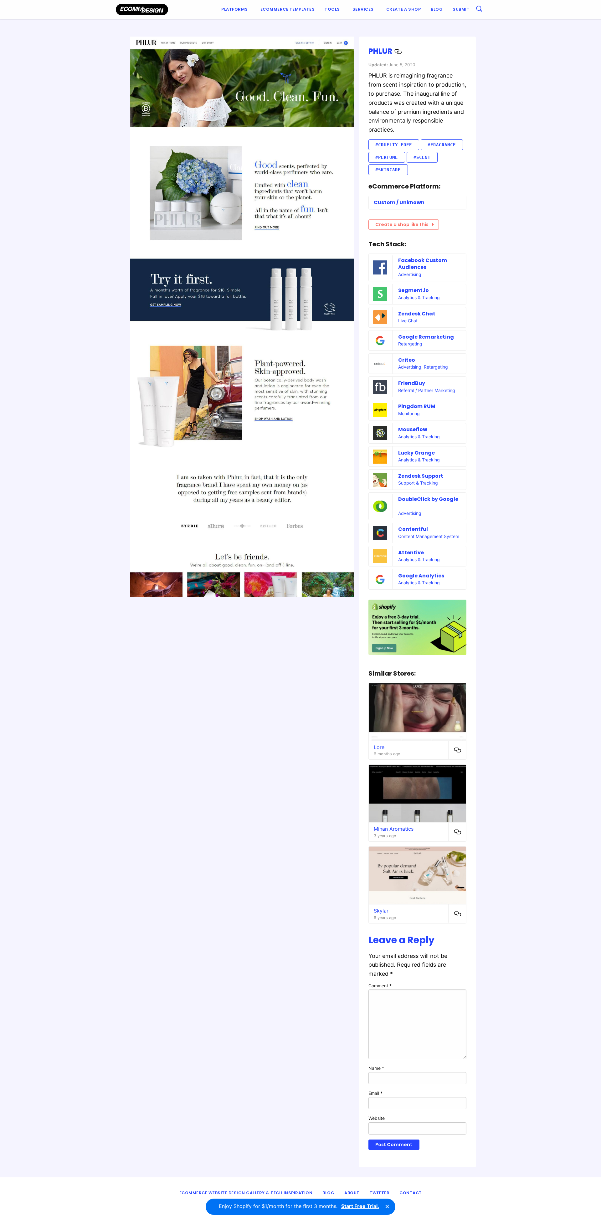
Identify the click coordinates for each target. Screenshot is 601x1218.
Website (376, 1118)
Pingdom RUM (416, 406)
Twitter (380, 1192)
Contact (410, 1192)
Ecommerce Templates (287, 9)
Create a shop (403, 9)
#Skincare (388, 169)
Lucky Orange (416, 452)
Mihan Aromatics (394, 829)
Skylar (381, 911)
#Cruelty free (393, 144)
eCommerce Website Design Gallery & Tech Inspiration (246, 1192)
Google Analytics (421, 575)
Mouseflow (412, 429)
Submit (461, 9)
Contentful (413, 529)
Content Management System (428, 536)
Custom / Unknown (399, 202)
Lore (379, 747)
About (352, 1192)
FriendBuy (411, 383)
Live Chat (408, 320)
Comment (380, 985)
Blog (437, 9)
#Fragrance (442, 144)
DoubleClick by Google (428, 499)
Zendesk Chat (416, 313)
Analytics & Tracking (419, 297)
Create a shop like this (402, 224)
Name (376, 1068)
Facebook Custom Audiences (422, 264)
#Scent (422, 157)
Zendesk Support (420, 476)
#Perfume (386, 157)
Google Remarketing (426, 336)
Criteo (406, 360)
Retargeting (410, 343)
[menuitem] (235, 9)
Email (375, 1093)
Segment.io (413, 290)
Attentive (411, 552)
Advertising (409, 274)
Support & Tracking (418, 483)
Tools (332, 9)
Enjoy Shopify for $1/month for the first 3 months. (299, 1206)
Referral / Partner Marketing (426, 390)
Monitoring (409, 413)
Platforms (234, 9)
